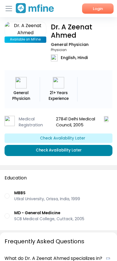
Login (98, 8)
